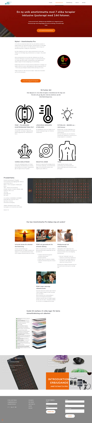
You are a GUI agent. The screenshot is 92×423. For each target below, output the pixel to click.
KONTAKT (30, 408)
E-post (66, 404)
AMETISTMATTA (32, 404)
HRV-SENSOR (31, 402)
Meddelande (68, 408)
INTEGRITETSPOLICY (12, 404)
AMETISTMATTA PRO (59, 386)
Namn (66, 399)
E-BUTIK (30, 406)
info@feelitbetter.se (12, 402)
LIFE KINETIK (31, 400)
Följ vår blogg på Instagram (30, 80)
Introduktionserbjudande (46, 30)
